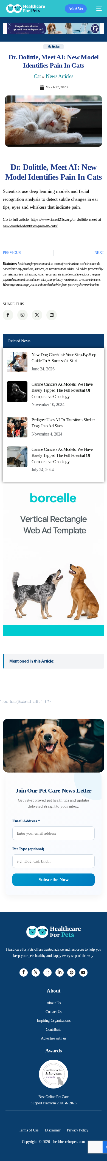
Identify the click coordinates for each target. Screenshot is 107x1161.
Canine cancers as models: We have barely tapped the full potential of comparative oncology (62, 390)
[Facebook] (23, 972)
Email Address (26, 821)
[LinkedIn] (59, 972)
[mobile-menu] (97, 8)
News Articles (59, 76)
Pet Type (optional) (28, 849)
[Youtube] (83, 972)
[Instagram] (47, 972)
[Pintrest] (71, 972)
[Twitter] (36, 972)
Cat (37, 76)
